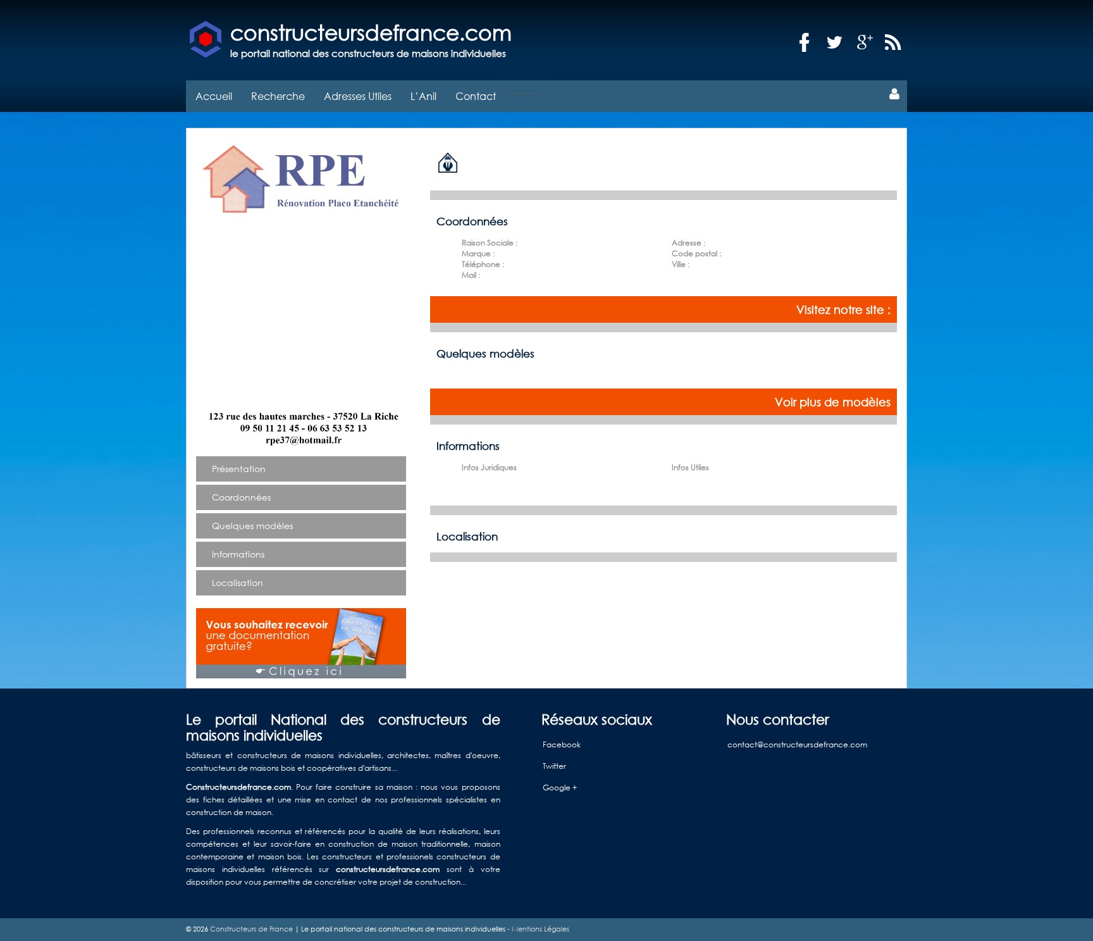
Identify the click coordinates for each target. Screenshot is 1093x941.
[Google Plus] (865, 42)
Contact (475, 96)
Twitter (554, 766)
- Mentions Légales (537, 929)
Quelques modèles (252, 526)
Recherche (278, 96)
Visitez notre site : (843, 309)
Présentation (239, 469)
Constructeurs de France (251, 929)
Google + (560, 787)
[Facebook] (804, 42)
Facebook (562, 744)
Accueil (213, 96)
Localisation (237, 582)
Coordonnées (241, 497)
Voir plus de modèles (833, 402)
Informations (238, 554)
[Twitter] (835, 42)
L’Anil (423, 96)
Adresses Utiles (358, 96)
